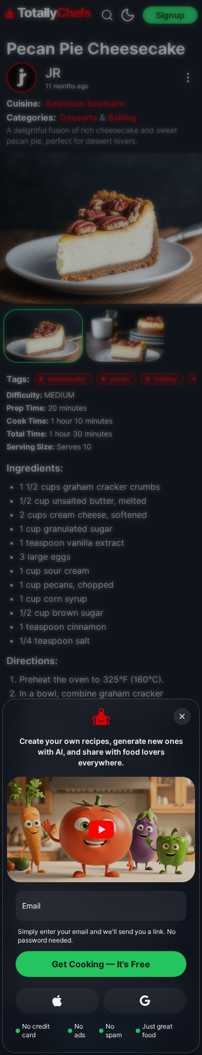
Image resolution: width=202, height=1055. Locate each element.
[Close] (182, 716)
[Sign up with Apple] (57, 1001)
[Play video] (101, 829)
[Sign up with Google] (145, 1001)
